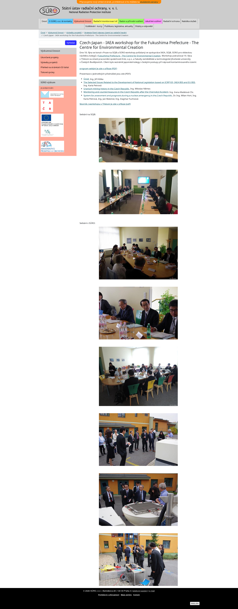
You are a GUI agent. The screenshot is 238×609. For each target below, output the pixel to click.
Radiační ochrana (171, 21)
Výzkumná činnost (82, 21)
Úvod (44, 21)
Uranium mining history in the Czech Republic (106, 88)
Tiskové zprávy (47, 72)
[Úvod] (80, 11)
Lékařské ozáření (153, 21)
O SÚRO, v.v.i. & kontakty (60, 21)
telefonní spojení (140, 590)
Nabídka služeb (189, 21)
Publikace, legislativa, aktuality (118, 26)
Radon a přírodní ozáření (131, 21)
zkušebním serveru (149, 1)
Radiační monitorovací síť (105, 21)
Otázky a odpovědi (144, 26)
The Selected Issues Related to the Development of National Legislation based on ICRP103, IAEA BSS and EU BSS (139, 82)
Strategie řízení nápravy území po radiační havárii (105, 32)
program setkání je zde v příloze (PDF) (98, 68)
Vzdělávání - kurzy (93, 26)
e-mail (152, 590)
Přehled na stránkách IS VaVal (55, 67)
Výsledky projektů (74, 32)
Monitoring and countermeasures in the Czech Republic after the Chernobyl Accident (126, 91)
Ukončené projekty (50, 57)
